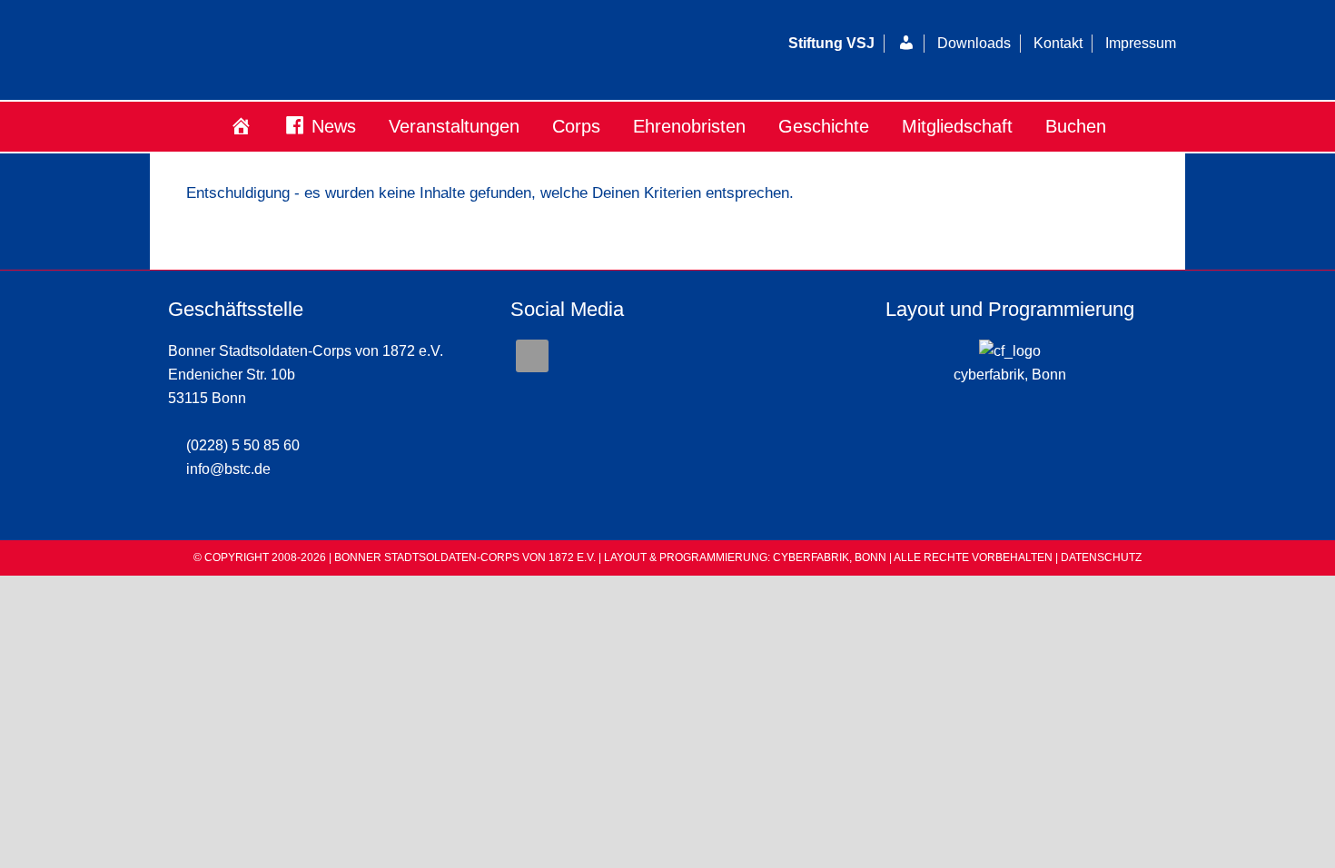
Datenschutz (1101, 557)
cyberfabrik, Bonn (1010, 374)
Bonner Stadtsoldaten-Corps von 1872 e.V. (372, 50)
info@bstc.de (228, 469)
